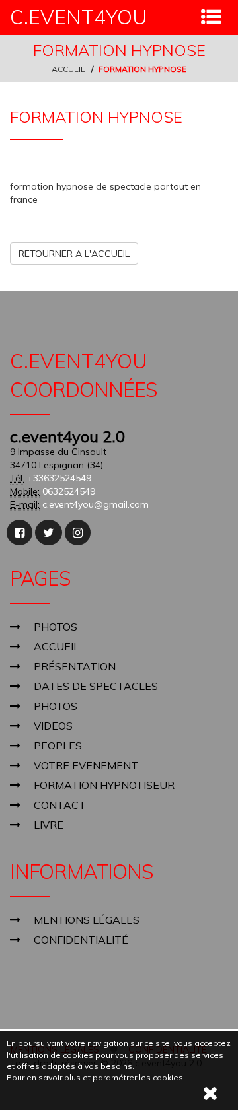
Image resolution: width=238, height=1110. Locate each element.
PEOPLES (58, 745)
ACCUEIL (68, 69)
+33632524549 (59, 478)
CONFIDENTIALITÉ (81, 939)
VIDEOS (53, 725)
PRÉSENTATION (75, 666)
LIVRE (48, 824)
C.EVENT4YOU (78, 17)
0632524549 (68, 491)
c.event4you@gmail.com (95, 504)
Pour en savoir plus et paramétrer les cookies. (96, 1077)
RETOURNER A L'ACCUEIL (74, 254)
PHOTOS (55, 626)
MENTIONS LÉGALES (86, 919)
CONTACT (60, 805)
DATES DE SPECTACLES (96, 686)
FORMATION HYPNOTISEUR (104, 785)
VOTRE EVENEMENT (86, 765)
